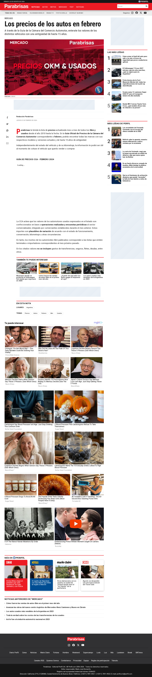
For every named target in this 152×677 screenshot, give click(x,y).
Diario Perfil (14, 653)
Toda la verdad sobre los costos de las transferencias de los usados (35, 615)
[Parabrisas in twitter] (141, 13)
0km (51, 313)
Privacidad (77, 661)
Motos (53, 7)
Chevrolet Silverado (76, 13)
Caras (24, 653)
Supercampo (88, 653)
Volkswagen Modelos (37, 13)
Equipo (86, 661)
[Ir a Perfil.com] (143, 2)
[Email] (7, 143)
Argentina (29, 307)
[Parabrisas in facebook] (137, 12)
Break (130, 653)
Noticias (35, 7)
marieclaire (67, 563)
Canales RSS (39, 661)
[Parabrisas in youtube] (145, 13)
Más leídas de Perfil (118, 123)
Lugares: (20, 307)
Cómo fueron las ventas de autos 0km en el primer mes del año (33, 603)
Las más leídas (115, 52)
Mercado (63, 7)
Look (98, 653)
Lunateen (120, 653)
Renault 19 (50, 13)
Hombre (66, 653)
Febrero (43, 313)
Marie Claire (45, 653)
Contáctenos (66, 661)
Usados (59, 313)
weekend (92, 563)
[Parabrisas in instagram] (133, 12)
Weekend (76, 653)
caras (16, 563)
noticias (41, 563)
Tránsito (115, 661)
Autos (45, 7)
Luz (105, 653)
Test (72, 7)
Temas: (19, 313)
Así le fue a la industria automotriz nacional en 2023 (28, 619)
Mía (111, 653)
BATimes (139, 653)
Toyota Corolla (61, 13)
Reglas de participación (100, 661)
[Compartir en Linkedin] (7, 137)
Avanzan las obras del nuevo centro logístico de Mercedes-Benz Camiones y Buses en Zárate (46, 607)
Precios (27, 313)
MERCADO (9, 18)
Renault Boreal (22, 13)
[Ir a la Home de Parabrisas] (16, 6)
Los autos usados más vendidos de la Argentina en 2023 (30, 611)
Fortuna (56, 653)
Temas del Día (10, 13)
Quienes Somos (52, 661)
